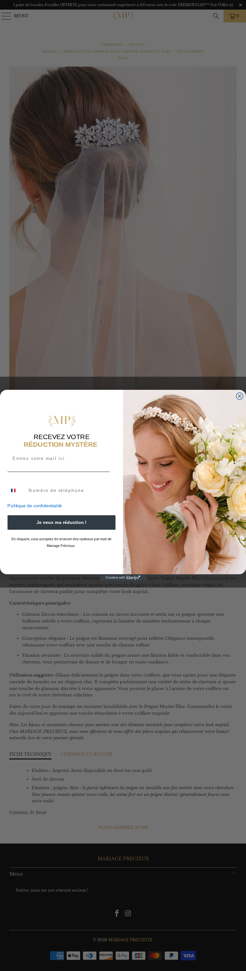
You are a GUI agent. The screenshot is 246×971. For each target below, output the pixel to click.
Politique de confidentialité (34, 505)
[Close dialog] (239, 396)
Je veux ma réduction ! (61, 522)
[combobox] (17, 490)
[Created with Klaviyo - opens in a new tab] (123, 577)
